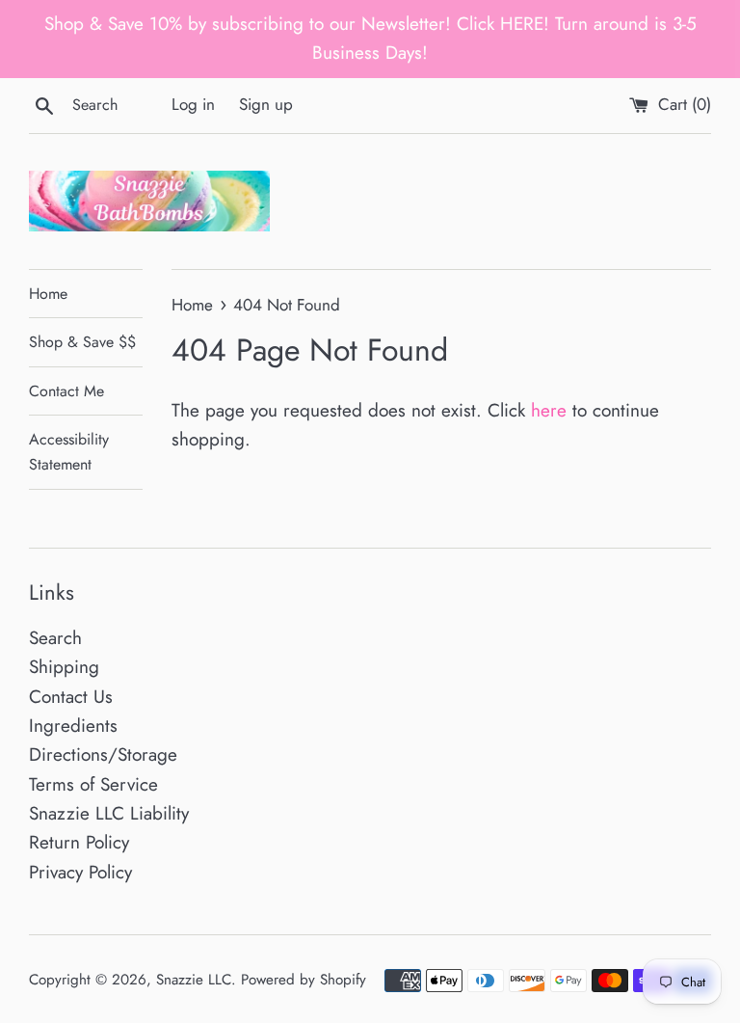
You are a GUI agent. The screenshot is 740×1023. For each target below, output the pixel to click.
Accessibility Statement (69, 451)
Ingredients (73, 726)
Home (48, 294)
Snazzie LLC (193, 979)
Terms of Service (93, 784)
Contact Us (71, 697)
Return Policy (79, 842)
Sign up (266, 104)
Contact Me (66, 391)
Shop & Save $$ (82, 342)
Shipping (64, 667)
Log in (193, 104)
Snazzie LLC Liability (109, 813)
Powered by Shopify (303, 979)
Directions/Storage (103, 754)
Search (55, 638)
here (549, 410)
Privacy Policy (80, 872)
